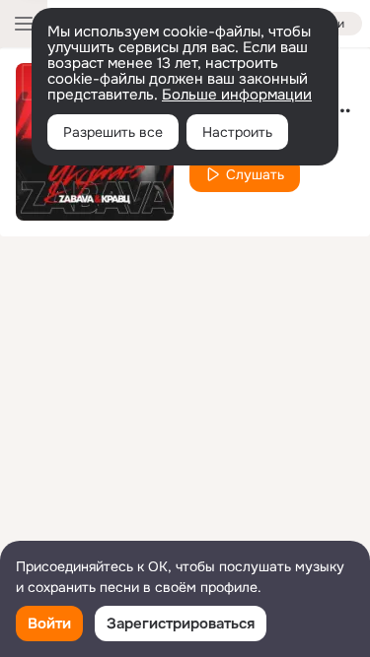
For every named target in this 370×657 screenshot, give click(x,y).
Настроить (237, 132)
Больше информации (237, 94)
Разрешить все (113, 132)
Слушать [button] (255, 174)
